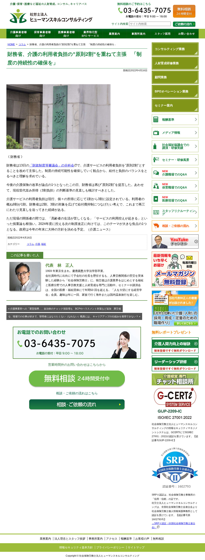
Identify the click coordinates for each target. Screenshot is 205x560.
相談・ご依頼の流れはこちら (184, 24)
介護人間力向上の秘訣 (175, 345)
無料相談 (158, 538)
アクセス (111, 538)
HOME (11, 44)
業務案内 (114, 33)
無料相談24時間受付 (184, 11)
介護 (37, 244)
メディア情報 (171, 132)
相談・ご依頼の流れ (77, 404)
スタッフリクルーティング (178, 212)
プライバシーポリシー (110, 547)
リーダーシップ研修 (175, 363)
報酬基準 (168, 119)
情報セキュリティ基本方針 (76, 547)
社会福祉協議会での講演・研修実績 (175, 146)
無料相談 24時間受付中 (77, 379)
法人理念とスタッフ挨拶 (69, 538)
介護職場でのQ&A (174, 173)
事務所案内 (139, 33)
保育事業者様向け (42, 33)
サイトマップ (136, 547)
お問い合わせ (187, 33)
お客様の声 (142, 538)
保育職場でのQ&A (174, 186)
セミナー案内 (164, 105)
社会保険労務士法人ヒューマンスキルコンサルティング (51, 14)
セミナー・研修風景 (175, 159)
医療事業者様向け (66, 33)
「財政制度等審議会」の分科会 (51, 165)
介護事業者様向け (18, 33)
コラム (22, 44)
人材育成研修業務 (167, 63)
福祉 (43, 244)
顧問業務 (161, 77)
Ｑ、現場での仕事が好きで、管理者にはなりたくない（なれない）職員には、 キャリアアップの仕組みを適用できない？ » (74, 316)
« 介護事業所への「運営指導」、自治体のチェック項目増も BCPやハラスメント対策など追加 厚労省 (64, 308)
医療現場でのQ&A (174, 199)
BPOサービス (90, 33)
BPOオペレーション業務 (171, 91)
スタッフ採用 (163, 33)
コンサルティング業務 (170, 49)
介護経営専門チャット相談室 (175, 379)
